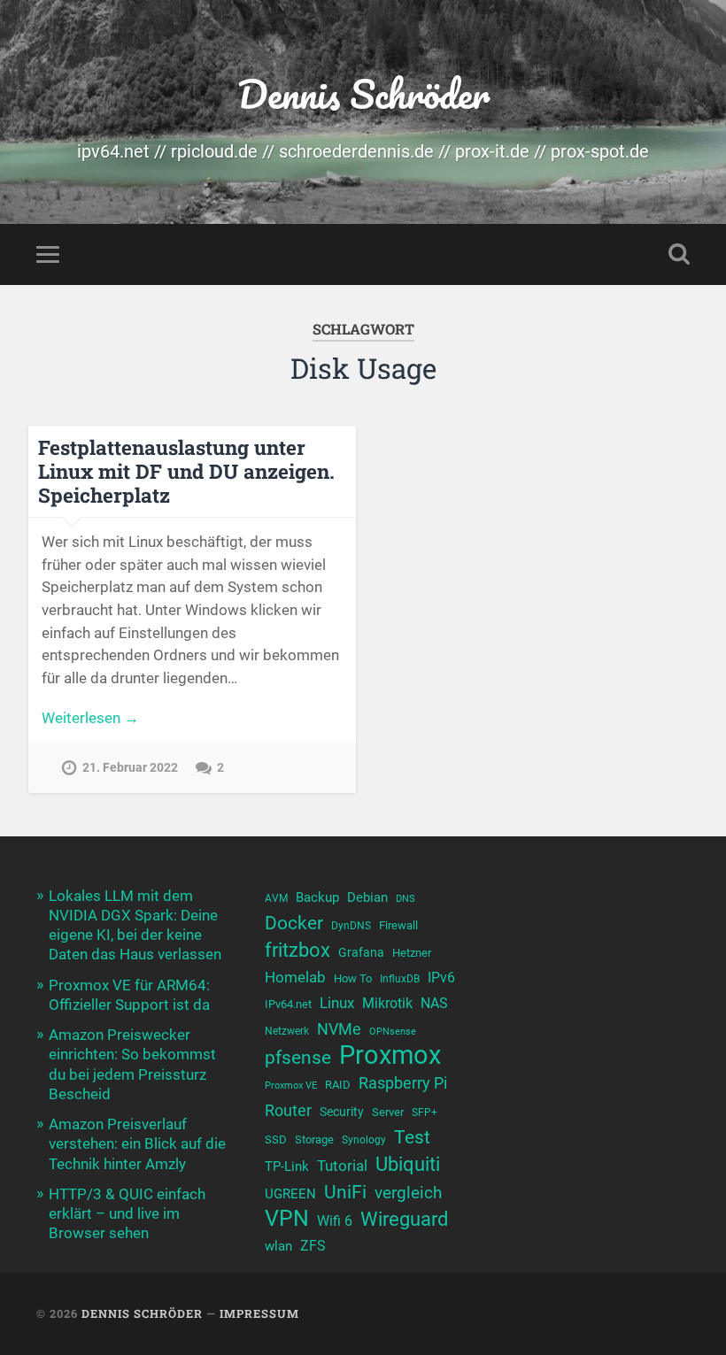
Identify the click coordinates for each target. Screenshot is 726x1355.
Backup (317, 897)
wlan (278, 1246)
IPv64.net (288, 1004)
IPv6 (441, 978)
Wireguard (404, 1219)
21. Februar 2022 (130, 767)
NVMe (339, 1029)
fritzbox (297, 949)
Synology (364, 1140)
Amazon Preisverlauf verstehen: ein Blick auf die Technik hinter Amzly (137, 1143)
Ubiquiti (407, 1164)
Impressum (259, 1313)
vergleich (408, 1192)
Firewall (398, 925)
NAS (434, 1003)
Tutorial (342, 1165)
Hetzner (411, 952)
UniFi (345, 1192)
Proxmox (390, 1055)
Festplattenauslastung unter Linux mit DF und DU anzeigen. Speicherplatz (186, 471)
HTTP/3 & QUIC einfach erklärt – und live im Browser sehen (127, 1213)
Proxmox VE (291, 1085)
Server (388, 1112)
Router (288, 1110)
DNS (405, 899)
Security (342, 1112)
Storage (314, 1139)
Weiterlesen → (90, 718)
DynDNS (351, 926)
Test (412, 1137)
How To (353, 978)
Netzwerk (287, 1031)
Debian (367, 897)
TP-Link (287, 1166)
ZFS (313, 1246)
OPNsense (392, 1031)
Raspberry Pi (403, 1083)
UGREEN (290, 1194)
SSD (276, 1139)
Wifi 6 (334, 1221)
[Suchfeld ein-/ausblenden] (679, 254)
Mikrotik (387, 1004)
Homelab (295, 977)
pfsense (298, 1057)
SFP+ (424, 1112)
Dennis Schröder (363, 93)
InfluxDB (400, 979)
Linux (337, 1003)
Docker (294, 923)
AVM (276, 898)
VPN (287, 1218)
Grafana (361, 952)
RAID (338, 1084)
